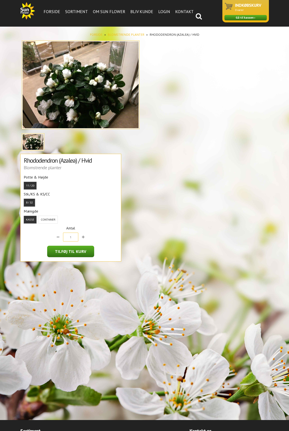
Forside (52, 11)
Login (164, 11)
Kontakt (184, 11)
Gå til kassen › (245, 17)
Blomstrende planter (126, 35)
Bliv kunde (141, 11)
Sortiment (76, 11)
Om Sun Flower (109, 11)
